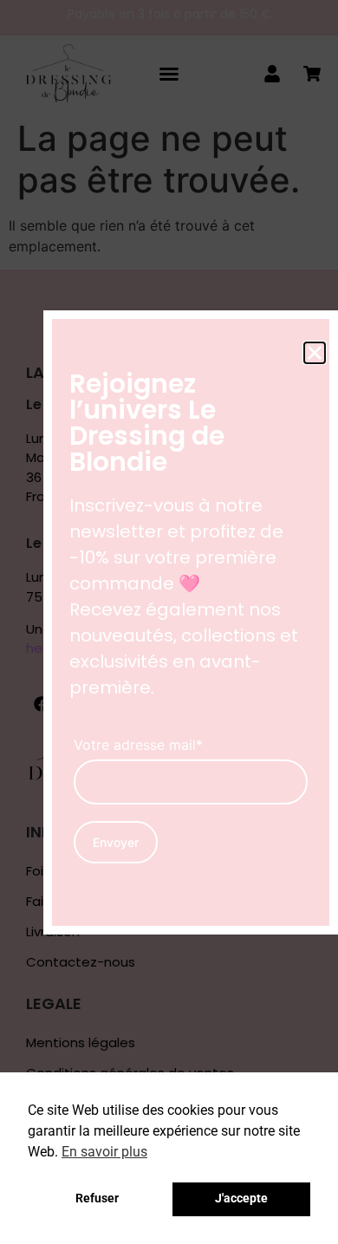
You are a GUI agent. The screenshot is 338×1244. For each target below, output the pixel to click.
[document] (169, 622)
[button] (314, 352)
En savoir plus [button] (104, 1151)
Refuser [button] (97, 1198)
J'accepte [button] (241, 1198)
